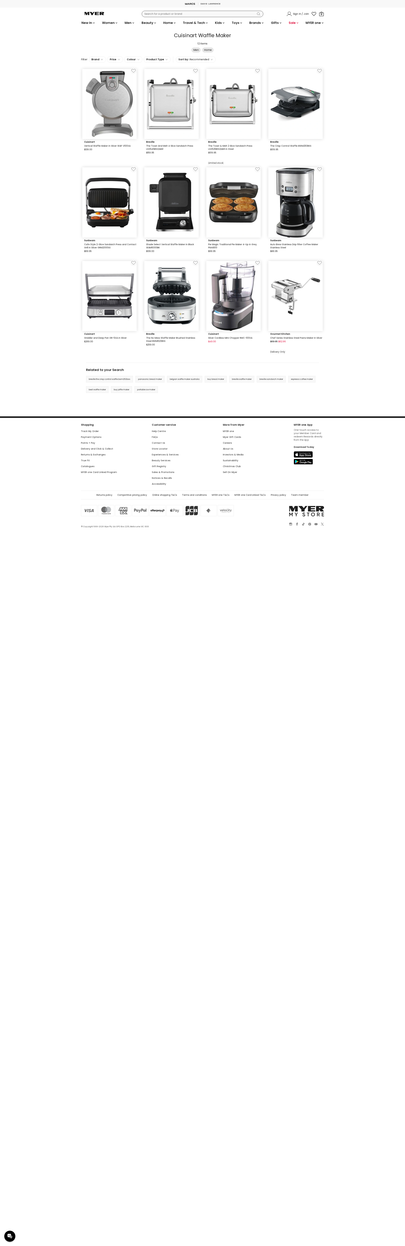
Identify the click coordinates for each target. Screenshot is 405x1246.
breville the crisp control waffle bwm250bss (109, 379)
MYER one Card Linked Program (99, 472)
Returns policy (104, 495)
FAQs (155, 437)
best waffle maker (97, 389)
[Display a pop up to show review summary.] (102, 154)
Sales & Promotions (163, 472)
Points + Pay (88, 442)
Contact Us (158, 442)
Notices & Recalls (162, 478)
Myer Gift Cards (232, 437)
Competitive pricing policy (132, 495)
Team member (299, 495)
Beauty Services (161, 460)
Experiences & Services (165, 454)
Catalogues (87, 466)
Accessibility (159, 483)
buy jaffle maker (121, 389)
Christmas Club (232, 466)
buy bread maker (215, 379)
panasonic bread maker (150, 379)
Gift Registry (159, 466)
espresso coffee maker (302, 379)
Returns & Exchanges (93, 454)
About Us (228, 448)
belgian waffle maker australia (184, 379)
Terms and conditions (194, 495)
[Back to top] (396, 1238)
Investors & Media (233, 454)
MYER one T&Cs (220, 495)
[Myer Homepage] (94, 15)
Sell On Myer (230, 472)
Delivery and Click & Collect (97, 448)
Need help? (9, 1236)
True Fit (85, 460)
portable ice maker (146, 389)
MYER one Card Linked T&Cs (250, 495)
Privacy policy (278, 495)
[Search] (259, 14)
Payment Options (91, 437)
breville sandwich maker (271, 379)
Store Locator (160, 448)
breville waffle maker (242, 379)
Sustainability (230, 460)
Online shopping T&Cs (164, 495)
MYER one (228, 431)
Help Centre (159, 431)
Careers (227, 442)
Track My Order (90, 431)
